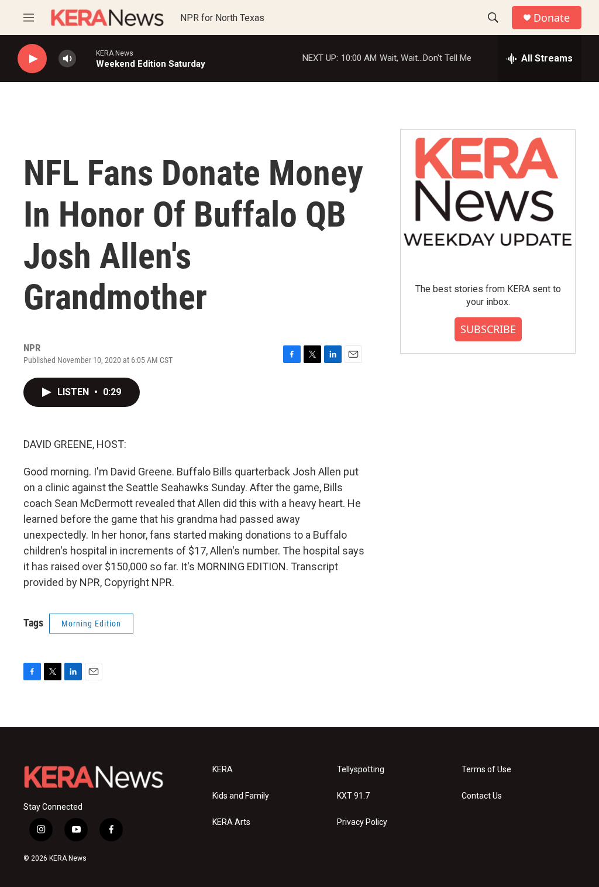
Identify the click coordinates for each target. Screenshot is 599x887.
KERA (222, 769)
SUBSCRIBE (488, 329)
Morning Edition (91, 623)
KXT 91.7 (353, 796)
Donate (551, 18)
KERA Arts (231, 822)
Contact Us (482, 796)
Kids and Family (240, 796)
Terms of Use (486, 769)
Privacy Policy (362, 822)
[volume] (67, 59)
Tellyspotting (360, 769)
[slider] (86, 58)
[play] (32, 59)
